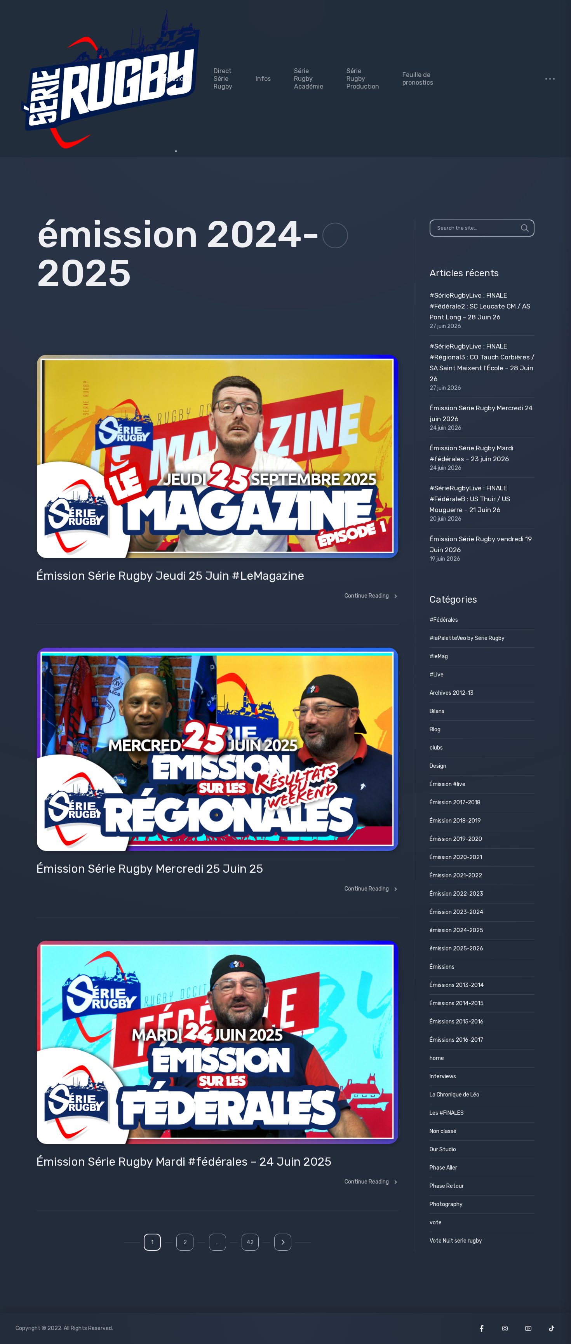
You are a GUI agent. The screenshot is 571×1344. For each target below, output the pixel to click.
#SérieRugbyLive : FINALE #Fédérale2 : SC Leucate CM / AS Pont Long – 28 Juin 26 (480, 306)
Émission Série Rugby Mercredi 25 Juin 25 (149, 869)
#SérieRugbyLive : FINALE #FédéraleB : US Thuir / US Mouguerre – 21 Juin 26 (470, 499)
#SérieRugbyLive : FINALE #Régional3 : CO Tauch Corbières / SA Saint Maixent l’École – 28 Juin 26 (482, 362)
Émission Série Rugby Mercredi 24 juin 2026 (481, 413)
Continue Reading (367, 596)
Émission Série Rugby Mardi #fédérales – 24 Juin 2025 (183, 1162)
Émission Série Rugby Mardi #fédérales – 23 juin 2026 (472, 453)
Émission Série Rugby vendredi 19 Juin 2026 (481, 544)
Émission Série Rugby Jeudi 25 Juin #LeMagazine (170, 576)
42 (250, 1242)
